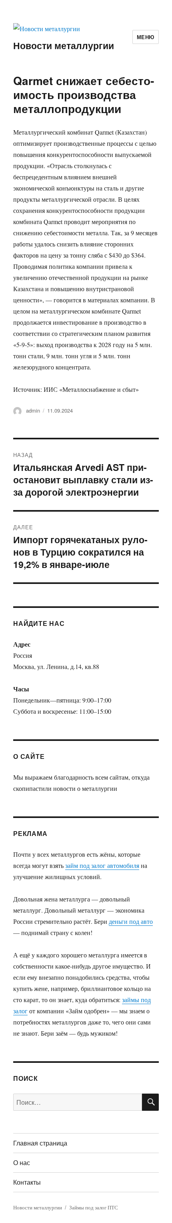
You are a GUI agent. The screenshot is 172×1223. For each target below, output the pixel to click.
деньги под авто (131, 921)
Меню (145, 37)
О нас (21, 1162)
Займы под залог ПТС (93, 1207)
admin (33, 410)
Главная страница (40, 1143)
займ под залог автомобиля (102, 865)
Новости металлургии (63, 45)
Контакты (27, 1182)
